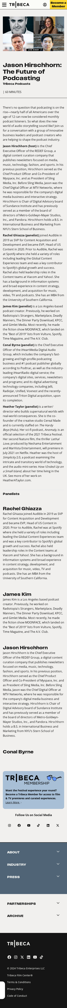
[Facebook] (19, 825)
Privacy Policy (15, 989)
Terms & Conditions (19, 982)
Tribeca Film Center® (20, 975)
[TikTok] (38, 825)
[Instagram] (9, 825)
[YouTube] (29, 825)
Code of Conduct (17, 995)
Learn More (13, 802)
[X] (57, 825)
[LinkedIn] (48, 825)
